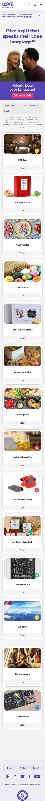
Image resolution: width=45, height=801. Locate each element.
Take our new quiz (22, 95)
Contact (36, 768)
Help (9, 768)
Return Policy (35, 784)
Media (22, 768)
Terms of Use (10, 784)
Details (22, 168)
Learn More (28, 17)
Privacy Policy (22, 784)
